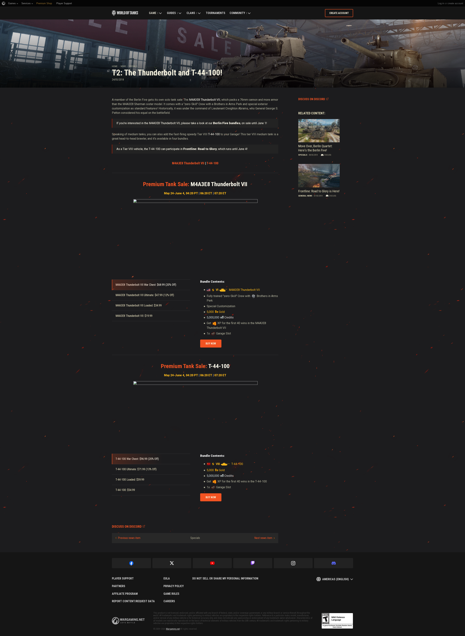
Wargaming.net (173, 629)
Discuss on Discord (311, 99)
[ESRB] (337, 621)
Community (237, 13)
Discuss (327, 155)
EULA (166, 578)
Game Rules (171, 593)
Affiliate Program (125, 593)
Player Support (123, 578)
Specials (133, 66)
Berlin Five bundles (226, 123)
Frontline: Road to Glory (200, 149)
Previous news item (129, 538)
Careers (169, 601)
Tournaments (215, 13)
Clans (191, 13)
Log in (441, 3)
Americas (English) (335, 579)
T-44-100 (212, 163)
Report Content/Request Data (133, 601)
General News (305, 196)
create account (455, 3)
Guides (171, 13)
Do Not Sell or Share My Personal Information (225, 578)
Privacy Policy (173, 586)
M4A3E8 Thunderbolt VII (188, 163)
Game (152, 13)
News (123, 66)
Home (115, 66)
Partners (118, 586)
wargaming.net (128, 621)
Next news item (263, 538)
